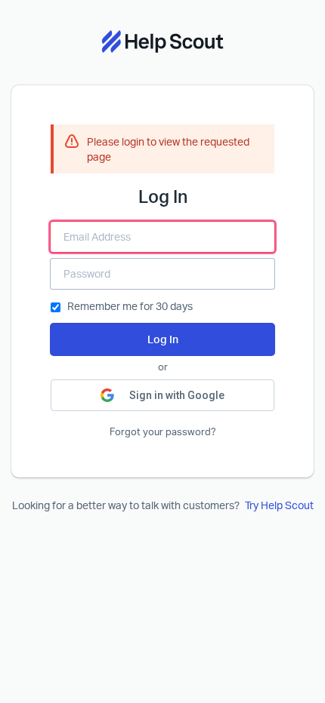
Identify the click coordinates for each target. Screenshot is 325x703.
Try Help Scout (279, 505)
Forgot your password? (163, 431)
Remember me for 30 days (130, 305)
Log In (162, 339)
